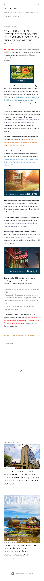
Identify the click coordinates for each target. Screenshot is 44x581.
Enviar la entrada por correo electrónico (26, 335)
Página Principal (13, 17)
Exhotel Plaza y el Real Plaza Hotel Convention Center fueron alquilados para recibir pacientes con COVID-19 (21, 477)
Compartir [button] (7, 335)
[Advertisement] (22, 420)
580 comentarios (18, 559)
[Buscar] (38, 3)
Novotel (7, 86)
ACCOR (6, 52)
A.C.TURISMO (10, 8)
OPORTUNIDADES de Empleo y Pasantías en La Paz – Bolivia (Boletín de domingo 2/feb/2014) (21, 550)
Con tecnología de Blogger (24, 573)
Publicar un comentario (21, 488)
